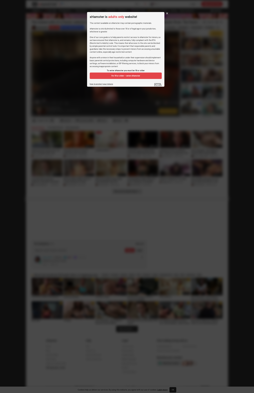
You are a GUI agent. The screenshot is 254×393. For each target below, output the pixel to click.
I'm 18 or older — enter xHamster (125, 76)
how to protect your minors (101, 84)
